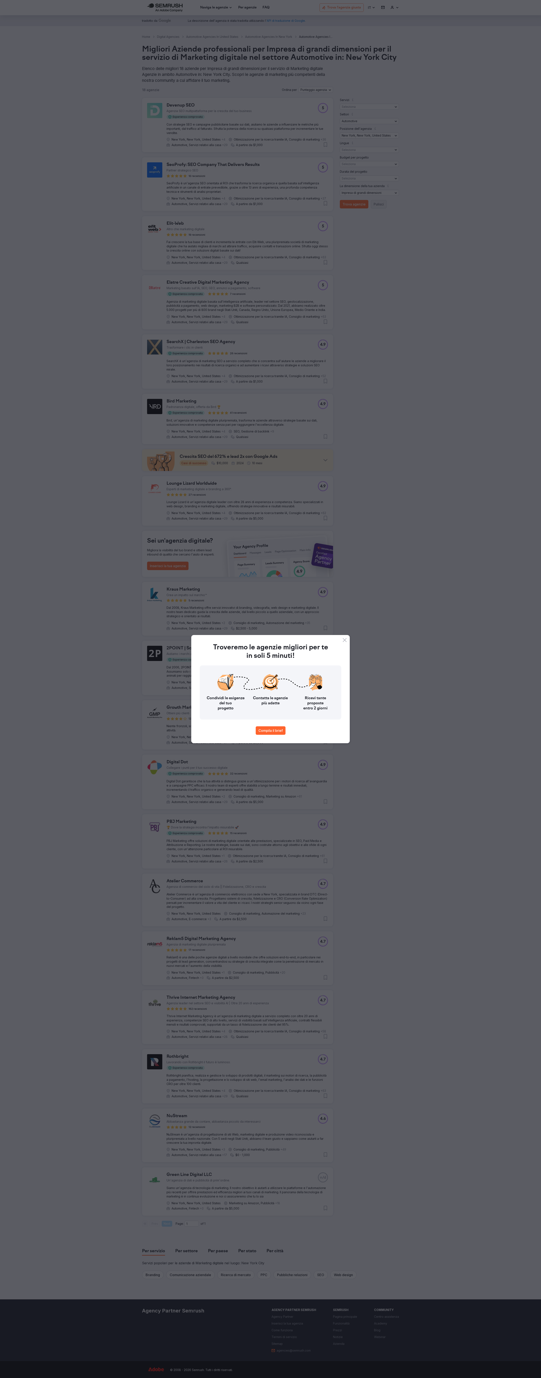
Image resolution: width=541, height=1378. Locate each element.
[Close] (345, 640)
